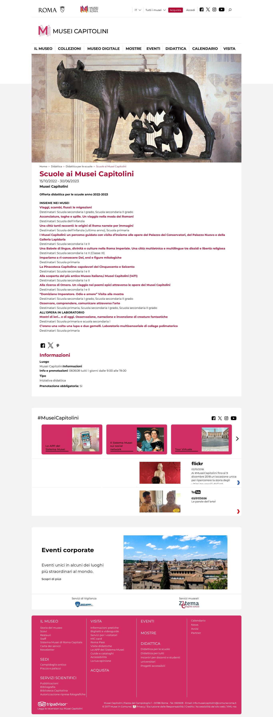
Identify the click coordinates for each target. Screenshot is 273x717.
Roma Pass (98, 642)
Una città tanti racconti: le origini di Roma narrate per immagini (86, 226)
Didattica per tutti (152, 653)
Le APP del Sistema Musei (55, 447)
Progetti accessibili (153, 665)
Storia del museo (51, 627)
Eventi (153, 48)
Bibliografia (47, 686)
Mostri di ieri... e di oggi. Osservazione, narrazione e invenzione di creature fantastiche (104, 317)
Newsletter (47, 649)
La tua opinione (101, 660)
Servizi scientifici (58, 678)
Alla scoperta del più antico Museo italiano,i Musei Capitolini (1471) (88, 276)
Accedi (190, 10)
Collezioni (69, 48)
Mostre (133, 48)
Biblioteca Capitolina (54, 690)
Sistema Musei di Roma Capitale (61, 642)
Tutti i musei (153, 10)
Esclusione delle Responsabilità (165, 706)
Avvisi (194, 628)
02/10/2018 (213, 477)
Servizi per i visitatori (104, 635)
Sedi (44, 659)
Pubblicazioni (49, 683)
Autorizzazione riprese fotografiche (63, 694)
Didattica (175, 48)
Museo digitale (103, 48)
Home (43, 166)
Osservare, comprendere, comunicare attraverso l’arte (80, 303)
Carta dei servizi (50, 646)
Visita (229, 48)
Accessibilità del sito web (210, 706)
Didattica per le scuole (79, 166)
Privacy (140, 706)
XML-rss (231, 706)
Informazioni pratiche (105, 627)
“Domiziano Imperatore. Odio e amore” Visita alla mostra (82, 294)
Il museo (43, 48)
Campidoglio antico (53, 664)
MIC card (96, 638)
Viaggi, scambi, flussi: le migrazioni (66, 207)
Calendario (205, 48)
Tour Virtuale (183, 449)
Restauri (45, 635)
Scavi (43, 631)
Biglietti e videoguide (105, 631)
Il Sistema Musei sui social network (121, 446)
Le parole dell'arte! (203, 501)
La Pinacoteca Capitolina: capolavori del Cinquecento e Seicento (87, 267)
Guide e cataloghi (102, 653)
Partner (196, 632)
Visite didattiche (101, 646)
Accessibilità (99, 657)
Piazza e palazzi (50, 668)
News (194, 624)
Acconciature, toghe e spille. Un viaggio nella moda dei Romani (87, 216)
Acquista (175, 10)
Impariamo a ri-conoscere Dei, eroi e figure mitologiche (81, 257)
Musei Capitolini (80, 31)
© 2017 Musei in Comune (116, 706)
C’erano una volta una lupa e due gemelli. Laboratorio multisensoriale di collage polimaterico (109, 326)
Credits (189, 706)
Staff (43, 638)
